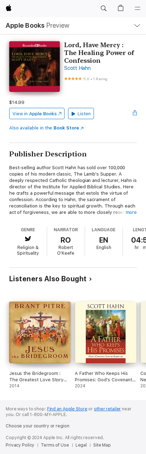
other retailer (107, 408)
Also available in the (44, 128)
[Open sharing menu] (135, 113)
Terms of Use (55, 445)
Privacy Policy (20, 445)
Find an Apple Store (67, 408)
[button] (103, 8)
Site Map (102, 445)
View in (34, 113)
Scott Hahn (77, 68)
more (131, 212)
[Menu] (137, 8)
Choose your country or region (37, 425)
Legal (81, 445)
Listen (84, 113)
